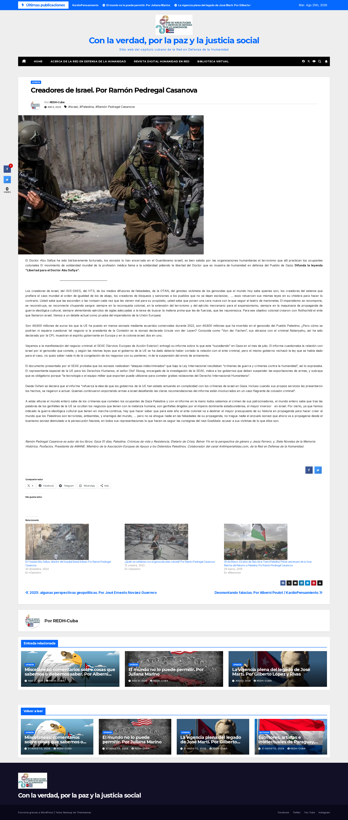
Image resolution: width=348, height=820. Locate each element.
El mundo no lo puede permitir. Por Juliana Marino (166, 672)
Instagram (324, 812)
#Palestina (87, 107)
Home (38, 61)
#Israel (73, 107)
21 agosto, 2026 (39, 748)
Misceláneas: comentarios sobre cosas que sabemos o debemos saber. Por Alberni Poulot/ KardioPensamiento (70, 674)
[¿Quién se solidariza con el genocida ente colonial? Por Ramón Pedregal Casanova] (172, 542)
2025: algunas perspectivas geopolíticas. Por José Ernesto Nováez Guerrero (93, 592)
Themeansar (84, 812)
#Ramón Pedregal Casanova (115, 107)
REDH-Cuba (57, 102)
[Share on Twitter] (318, 472)
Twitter (297, 812)
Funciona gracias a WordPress (36, 812)
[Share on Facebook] (309, 472)
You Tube (309, 812)
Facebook (283, 812)
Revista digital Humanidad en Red (161, 61)
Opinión (36, 82)
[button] (319, 61)
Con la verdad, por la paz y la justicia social (174, 40)
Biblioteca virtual (213, 61)
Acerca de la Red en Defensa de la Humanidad (88, 61)
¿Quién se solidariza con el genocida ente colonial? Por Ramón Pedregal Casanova (170, 561)
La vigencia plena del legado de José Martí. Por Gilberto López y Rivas (271, 672)
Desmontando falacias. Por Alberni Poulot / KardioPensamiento (267, 592)
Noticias (264, 732)
